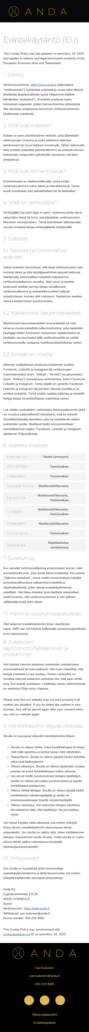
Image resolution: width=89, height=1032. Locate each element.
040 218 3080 (44, 984)
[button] (81, 8)
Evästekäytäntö (44, 1022)
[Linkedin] (60, 1000)
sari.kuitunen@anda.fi (44, 976)
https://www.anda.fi (43, 84)
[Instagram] (44, 1000)
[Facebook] (29, 1000)
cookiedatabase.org (16, 934)
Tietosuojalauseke (44, 1014)
